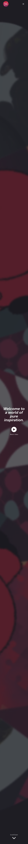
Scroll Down (14, 835)
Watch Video (14, 434)
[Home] (6, 4)
